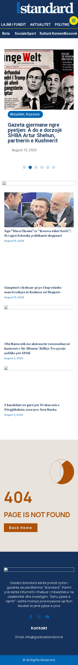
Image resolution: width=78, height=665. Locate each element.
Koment (58, 33)
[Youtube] (47, 617)
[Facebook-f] (31, 617)
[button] (24, 167)
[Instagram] (39, 617)
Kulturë (45, 33)
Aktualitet (17, 114)
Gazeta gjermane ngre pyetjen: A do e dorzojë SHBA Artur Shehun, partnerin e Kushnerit (35, 133)
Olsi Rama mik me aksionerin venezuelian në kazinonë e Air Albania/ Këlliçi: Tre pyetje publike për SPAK (37, 348)
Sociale (21, 33)
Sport (31, 33)
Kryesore (33, 114)
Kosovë (71, 33)
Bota (6, 33)
